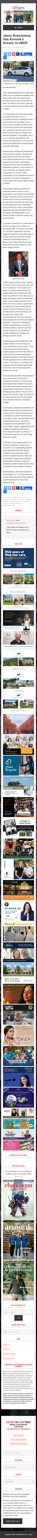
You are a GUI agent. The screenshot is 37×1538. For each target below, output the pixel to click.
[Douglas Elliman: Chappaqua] (18, 982)
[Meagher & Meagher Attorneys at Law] (18, 816)
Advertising (18, 1435)
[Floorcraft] (18, 941)
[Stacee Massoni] (18, 796)
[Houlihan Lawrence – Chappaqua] (18, 671)
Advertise (6, 1344)
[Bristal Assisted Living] (18, 962)
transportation (8, 505)
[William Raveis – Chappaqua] (18, 609)
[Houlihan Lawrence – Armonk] (18, 692)
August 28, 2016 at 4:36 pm (16, 523)
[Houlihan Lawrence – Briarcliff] (18, 713)
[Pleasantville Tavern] (18, 858)
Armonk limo (11, 520)
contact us (18, 1176)
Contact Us (7, 1349)
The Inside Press (18, 14)
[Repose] (18, 733)
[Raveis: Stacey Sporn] (18, 630)
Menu (20, 27)
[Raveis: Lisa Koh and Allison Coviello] (18, 837)
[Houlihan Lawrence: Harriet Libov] (18, 920)
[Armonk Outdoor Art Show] (18, 1024)
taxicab (5, 503)
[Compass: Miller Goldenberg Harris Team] (18, 754)
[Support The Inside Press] (18, 1433)
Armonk (14, 499)
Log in (30, 1534)
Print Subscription (9, 1358)
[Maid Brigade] (18, 775)
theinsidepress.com (16, 503)
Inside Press (15, 501)
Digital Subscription (9, 1353)
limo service (25, 501)
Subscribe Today (12, 1521)
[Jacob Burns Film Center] (18, 899)
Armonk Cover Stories (20, 497)
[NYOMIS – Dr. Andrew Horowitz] (18, 650)
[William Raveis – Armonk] (18, 588)
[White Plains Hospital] (18, 567)
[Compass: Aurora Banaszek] (18, 879)
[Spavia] (18, 1003)
